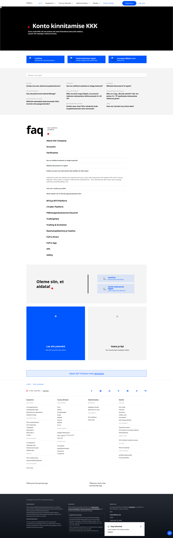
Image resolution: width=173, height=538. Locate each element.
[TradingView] (146, 391)
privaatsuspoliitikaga (74, 509)
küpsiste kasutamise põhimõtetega (90, 509)
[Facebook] (92, 391)
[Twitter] (119, 391)
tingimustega (95, 507)
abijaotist (99, 373)
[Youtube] (128, 391)
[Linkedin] (110, 391)
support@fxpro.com (115, 515)
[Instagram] (101, 391)
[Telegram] (137, 391)
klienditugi (132, 507)
